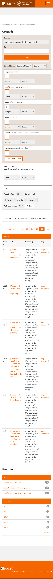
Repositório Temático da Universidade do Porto (18, 25)
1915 (6, 522)
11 (32, 229)
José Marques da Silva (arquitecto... (17, 488)
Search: (7, 38)
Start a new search (13, 158)
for (5, 47)
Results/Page (9, 194)
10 (27, 229)
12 (37, 229)
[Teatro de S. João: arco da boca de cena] (15, 397)
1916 (6, 517)
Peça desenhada (45, 250)
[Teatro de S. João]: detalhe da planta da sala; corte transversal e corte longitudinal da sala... (16, 367)
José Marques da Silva (12, 482)
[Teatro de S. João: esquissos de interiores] (15, 253)
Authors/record (10, 206)
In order (20, 200)
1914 (6, 527)
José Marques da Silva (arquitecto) (17, 493)
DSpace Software (18, 571)
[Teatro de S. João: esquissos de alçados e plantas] (15, 327)
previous (10, 229)
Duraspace (48, 571)
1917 (6, 511)
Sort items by (30, 194)
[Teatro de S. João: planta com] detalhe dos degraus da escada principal (15, 437)
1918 (6, 506)
